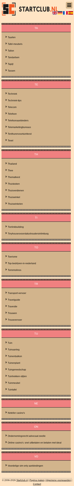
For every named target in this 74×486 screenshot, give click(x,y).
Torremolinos (14, 270)
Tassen (11, 70)
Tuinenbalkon (15, 356)
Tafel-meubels (15, 44)
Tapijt (10, 64)
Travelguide (14, 300)
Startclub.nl (22, 480)
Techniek (12, 94)
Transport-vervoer (17, 293)
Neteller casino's (16, 413)
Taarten (12, 37)
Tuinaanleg (14, 349)
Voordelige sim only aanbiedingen (25, 465)
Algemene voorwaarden (58, 480)
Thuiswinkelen (15, 204)
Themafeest (14, 177)
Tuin (10, 343)
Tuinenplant (14, 363)
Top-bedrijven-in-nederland (22, 263)
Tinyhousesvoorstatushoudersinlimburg (28, 233)
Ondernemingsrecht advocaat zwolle (27, 436)
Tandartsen (13, 57)
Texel (10, 140)
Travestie (12, 306)
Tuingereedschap (17, 369)
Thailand (12, 164)
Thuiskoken (14, 184)
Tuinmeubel (14, 383)
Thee (10, 170)
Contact (37, 484)
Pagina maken (37, 480)
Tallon (11, 50)
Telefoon (12, 114)
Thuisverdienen (16, 190)
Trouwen (12, 313)
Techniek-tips (14, 100)
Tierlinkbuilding (16, 227)
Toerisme (12, 256)
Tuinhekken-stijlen (17, 376)
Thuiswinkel (14, 197)
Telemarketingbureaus (19, 127)
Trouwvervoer (15, 320)
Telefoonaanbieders (18, 120)
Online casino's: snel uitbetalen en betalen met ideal (34, 442)
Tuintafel (12, 389)
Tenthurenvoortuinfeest (19, 134)
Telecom (12, 107)
